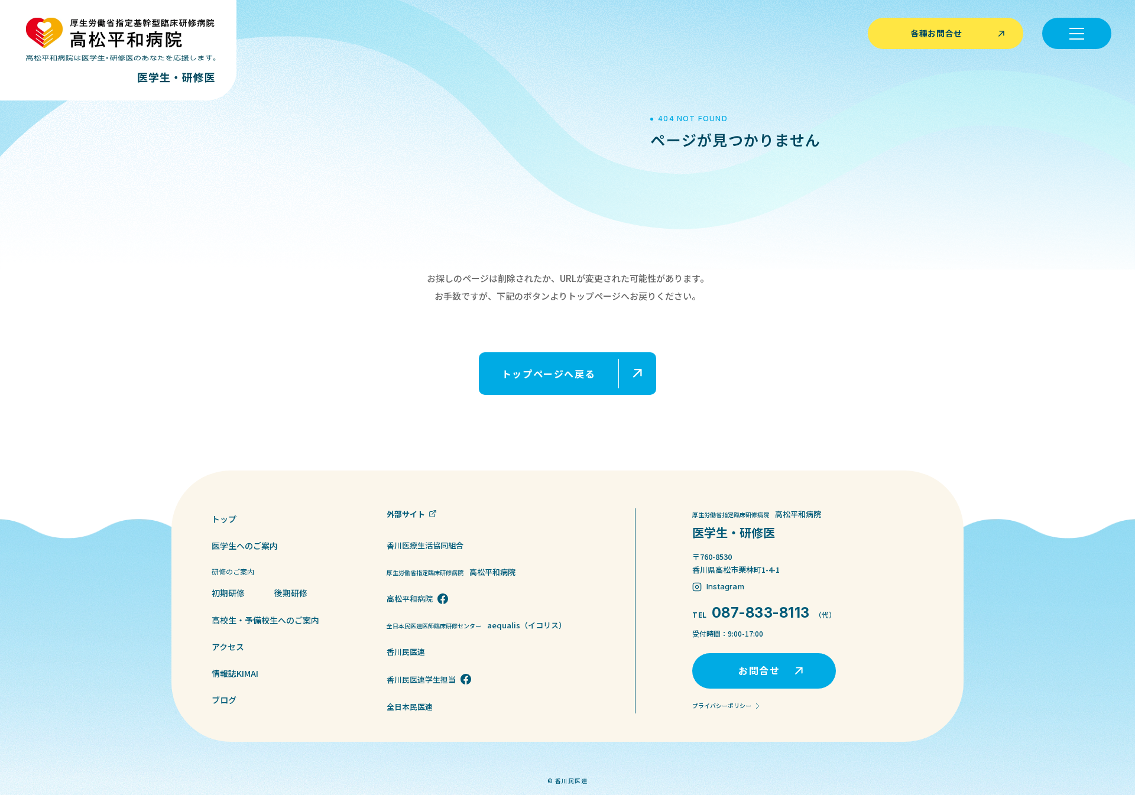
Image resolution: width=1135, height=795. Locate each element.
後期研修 (290, 593)
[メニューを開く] (1076, 33)
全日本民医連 (410, 706)
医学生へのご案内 (245, 545)
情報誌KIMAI (235, 673)
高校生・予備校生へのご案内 (265, 620)
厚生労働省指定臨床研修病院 (451, 571)
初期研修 (228, 593)
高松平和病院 (410, 598)
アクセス (228, 647)
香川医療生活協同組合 (425, 545)
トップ (224, 519)
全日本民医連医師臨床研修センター (476, 625)
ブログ (224, 700)
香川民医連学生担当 (421, 679)
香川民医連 (406, 651)
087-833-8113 (761, 612)
